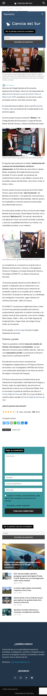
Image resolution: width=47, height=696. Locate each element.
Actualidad (18, 8)
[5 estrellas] (13, 412)
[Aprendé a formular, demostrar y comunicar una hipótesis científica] (6, 612)
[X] (26, 678)
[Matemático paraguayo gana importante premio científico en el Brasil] (23, 557)
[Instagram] (20, 678)
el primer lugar (19, 330)
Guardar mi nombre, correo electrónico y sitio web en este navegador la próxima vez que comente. (22, 498)
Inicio (4, 8)
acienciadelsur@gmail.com (20, 662)
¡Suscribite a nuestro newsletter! (18, 505)
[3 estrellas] (8, 412)
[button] (3, 3)
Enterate (10, 8)
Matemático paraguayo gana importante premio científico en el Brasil (22, 563)
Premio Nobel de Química (32, 397)
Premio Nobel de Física (11, 394)
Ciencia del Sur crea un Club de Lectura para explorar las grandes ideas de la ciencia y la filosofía (28, 600)
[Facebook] (15, 678)
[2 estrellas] (6, 412)
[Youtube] (32, 678)
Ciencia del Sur (8, 567)
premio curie (16, 430)
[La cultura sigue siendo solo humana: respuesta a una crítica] (6, 590)
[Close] (42, 14)
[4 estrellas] (11, 412)
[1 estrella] (3, 412)
